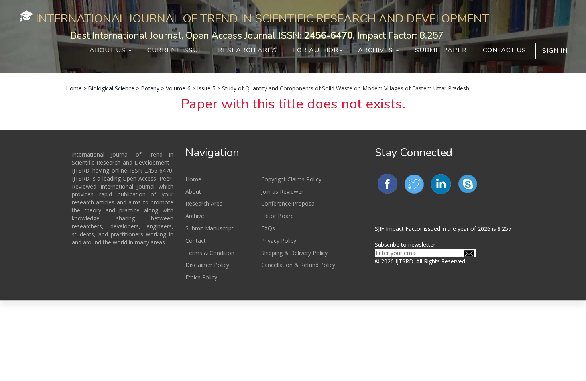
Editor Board (277, 216)
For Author (315, 50)
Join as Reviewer (282, 191)
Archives (376, 50)
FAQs (268, 228)
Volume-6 (178, 88)
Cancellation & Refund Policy (298, 265)
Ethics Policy (201, 277)
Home (74, 88)
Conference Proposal (288, 203)
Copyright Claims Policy (291, 179)
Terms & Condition (209, 253)
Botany (150, 88)
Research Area (247, 50)
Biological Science (111, 88)
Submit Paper (441, 50)
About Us (109, 50)
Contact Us (504, 50)
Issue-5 (206, 88)
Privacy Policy (278, 240)
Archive (194, 216)
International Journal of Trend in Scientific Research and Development (262, 18)
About (193, 191)
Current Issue (175, 50)
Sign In (555, 50)
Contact (195, 240)
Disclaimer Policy (207, 265)
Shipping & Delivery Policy (294, 253)
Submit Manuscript (209, 228)
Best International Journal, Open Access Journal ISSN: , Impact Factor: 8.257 (257, 35)
